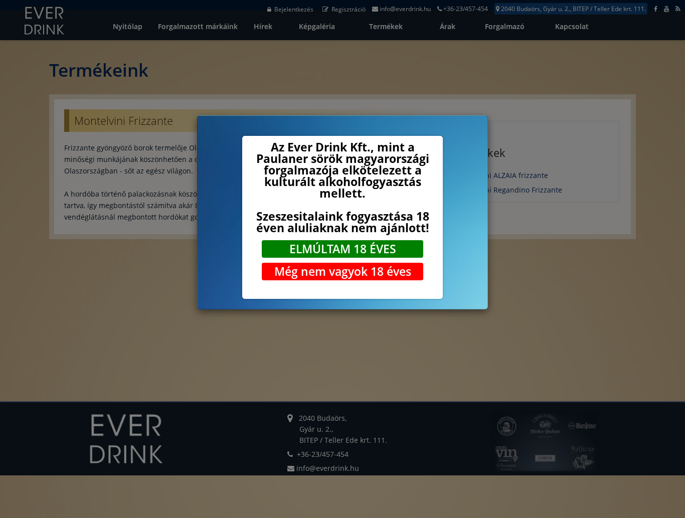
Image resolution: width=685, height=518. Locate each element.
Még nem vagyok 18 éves (342, 271)
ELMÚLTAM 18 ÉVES (342, 249)
